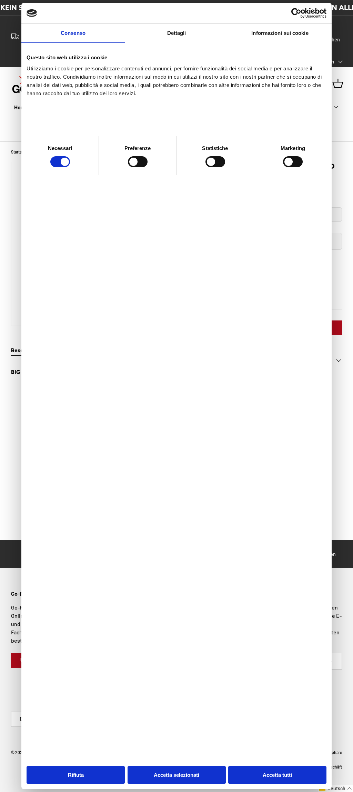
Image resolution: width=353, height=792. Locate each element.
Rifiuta (76, 775)
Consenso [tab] (73, 33)
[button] (335, 788)
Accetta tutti (277, 775)
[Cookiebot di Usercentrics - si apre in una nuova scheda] (296, 13)
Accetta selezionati (176, 775)
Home (21, 107)
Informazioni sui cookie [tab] (279, 33)
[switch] (138, 161)
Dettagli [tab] (176, 33)
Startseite (19, 152)
